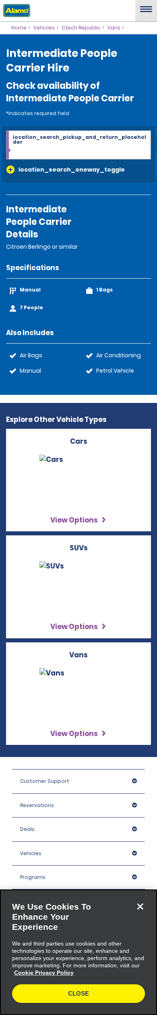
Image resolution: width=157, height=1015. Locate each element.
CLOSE (78, 993)
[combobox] (78, 145)
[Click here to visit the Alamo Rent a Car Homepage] (15, 10)
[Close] (140, 906)
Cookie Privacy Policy (44, 972)
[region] (78, 952)
